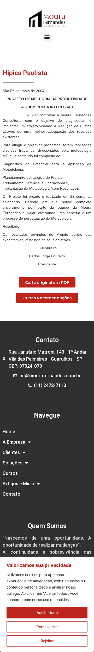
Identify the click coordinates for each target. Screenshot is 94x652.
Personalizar (47, 626)
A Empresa (14, 442)
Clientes (11, 452)
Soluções (12, 462)
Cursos (10, 473)
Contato (11, 494)
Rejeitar (47, 640)
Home (9, 431)
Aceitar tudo (47, 612)
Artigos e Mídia (18, 483)
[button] (47, 37)
